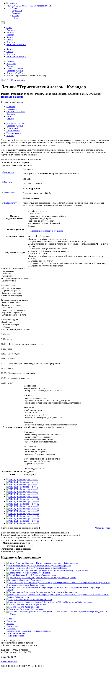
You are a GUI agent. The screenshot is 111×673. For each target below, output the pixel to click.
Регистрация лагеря (15, 633)
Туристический (13, 133)
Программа (11, 109)
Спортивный (12, 128)
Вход (16, 18)
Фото (8, 116)
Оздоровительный (14, 71)
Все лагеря (11, 63)
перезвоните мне (44, 6)
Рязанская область (14, 68)
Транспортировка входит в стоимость (45, 231)
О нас (14, 8)
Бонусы (10, 37)
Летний (10, 135)
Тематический (13, 131)
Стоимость (15, 111)
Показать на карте (12, 96)
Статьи (9, 40)
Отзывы (10, 119)
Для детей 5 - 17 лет (15, 73)
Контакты (11, 628)
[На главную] (12, 3)
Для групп (11, 42)
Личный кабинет (16, 636)
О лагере (10, 106)
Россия (9, 66)
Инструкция (12, 626)
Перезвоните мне (9, 661)
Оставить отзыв (102, 528)
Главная (10, 61)
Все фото (10, 114)
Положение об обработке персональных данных (28, 631)
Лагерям (16, 13)
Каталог (15, 15)
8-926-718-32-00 (13, 6)
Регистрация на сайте (16, 44)
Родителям (17, 10)
